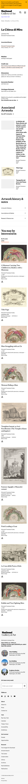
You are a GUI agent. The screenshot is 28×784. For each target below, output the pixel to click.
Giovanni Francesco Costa (8, 46)
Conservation (4, 756)
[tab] (5, 240)
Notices (3, 778)
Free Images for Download (8, 747)
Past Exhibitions (5, 765)
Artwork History (6, 208)
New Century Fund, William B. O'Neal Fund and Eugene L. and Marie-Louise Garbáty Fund (13, 66)
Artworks (7, 21)
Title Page (19, 168)
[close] (26, 2)
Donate (3, 737)
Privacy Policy (4, 780)
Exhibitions (4, 730)
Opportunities (5, 740)
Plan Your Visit (5, 718)
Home (2, 21)
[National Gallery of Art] (14, 633)
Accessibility (4, 727)
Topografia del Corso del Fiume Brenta (21, 182)
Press (2, 707)
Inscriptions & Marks (7, 213)
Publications (4, 768)
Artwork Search (5, 750)
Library (3, 759)
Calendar (3, 721)
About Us (3, 704)
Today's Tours (4, 724)
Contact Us (4, 710)
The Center (4, 753)
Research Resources (7, 218)
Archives (3, 762)
